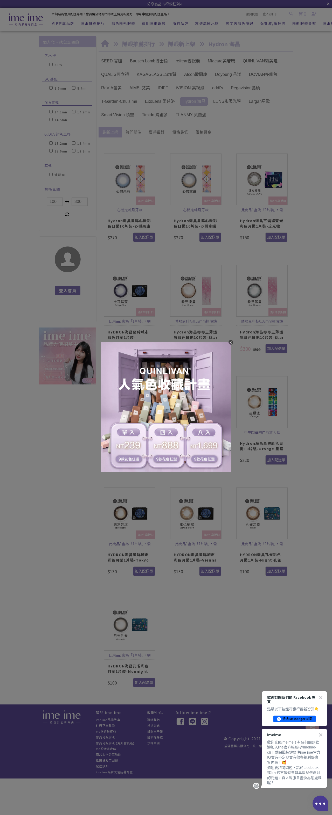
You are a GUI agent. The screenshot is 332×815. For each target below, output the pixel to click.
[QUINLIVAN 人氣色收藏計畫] (166, 407)
